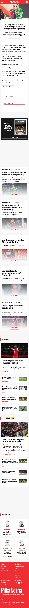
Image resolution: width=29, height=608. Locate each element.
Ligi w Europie (9, 21)
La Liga (14, 21)
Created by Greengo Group (7, 604)
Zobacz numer (14, 137)
